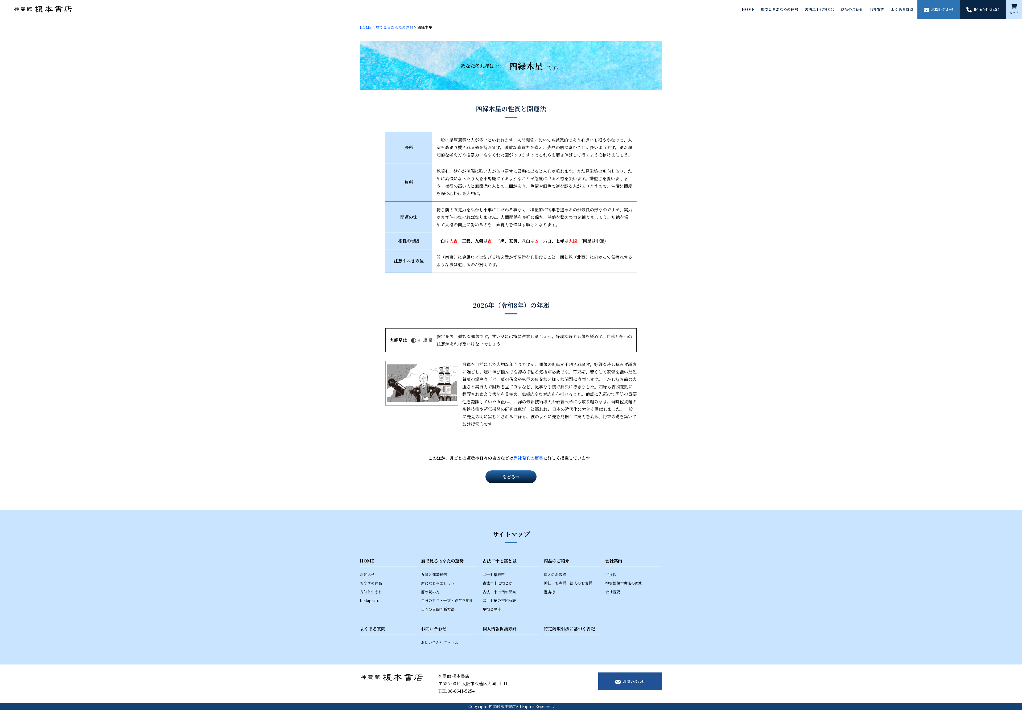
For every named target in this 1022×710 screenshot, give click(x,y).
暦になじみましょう (438, 583)
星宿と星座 (492, 609)
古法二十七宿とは (819, 9)
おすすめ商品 (371, 583)
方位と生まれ (371, 591)
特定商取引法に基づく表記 (569, 629)
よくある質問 (902, 9)
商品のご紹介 (852, 9)
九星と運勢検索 (434, 574)
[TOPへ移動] (43, 9)
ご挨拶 (610, 574)
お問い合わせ (434, 629)
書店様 (549, 591)
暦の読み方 (430, 591)
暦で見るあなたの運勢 (779, 9)
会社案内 (876, 9)
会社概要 (612, 591)
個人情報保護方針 (500, 629)
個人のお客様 (555, 574)
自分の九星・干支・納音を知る (447, 600)
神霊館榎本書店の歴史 (623, 583)
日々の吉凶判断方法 (438, 609)
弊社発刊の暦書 (528, 458)
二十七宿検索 (494, 574)
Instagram (370, 600)
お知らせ (367, 574)
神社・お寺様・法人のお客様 (568, 583)
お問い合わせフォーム (439, 642)
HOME (748, 9)
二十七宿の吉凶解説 (499, 600)
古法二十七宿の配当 (499, 591)
